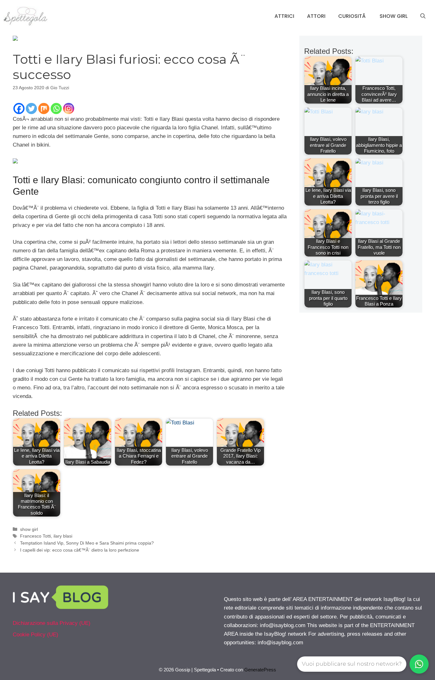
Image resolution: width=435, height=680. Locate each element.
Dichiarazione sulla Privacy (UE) (51, 623)
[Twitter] (31, 108)
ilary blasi (62, 536)
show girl (29, 529)
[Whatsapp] (56, 108)
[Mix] (43, 108)
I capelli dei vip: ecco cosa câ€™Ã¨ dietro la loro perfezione (79, 550)
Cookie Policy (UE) (35, 635)
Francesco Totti (35, 536)
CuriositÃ (352, 16)
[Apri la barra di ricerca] (423, 16)
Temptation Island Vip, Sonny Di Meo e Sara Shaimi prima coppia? (87, 543)
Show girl (394, 16)
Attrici (284, 16)
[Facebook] (19, 108)
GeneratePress (260, 669)
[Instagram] (68, 108)
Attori (316, 16)
